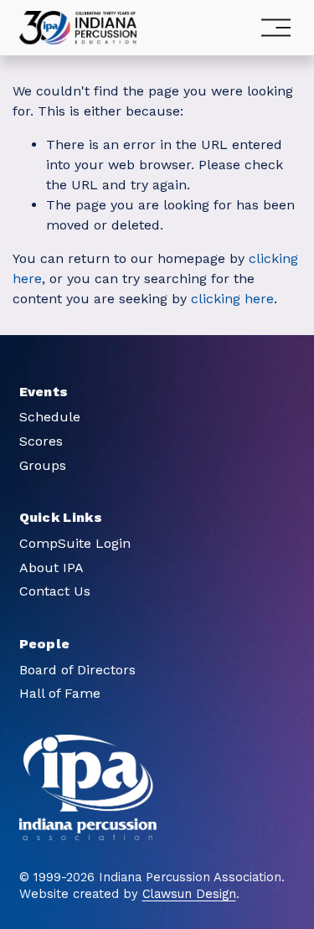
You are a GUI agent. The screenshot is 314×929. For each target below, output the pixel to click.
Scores (41, 441)
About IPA (51, 567)
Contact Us (54, 591)
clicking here (232, 299)
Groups (42, 465)
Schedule (49, 417)
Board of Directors (77, 670)
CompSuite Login (75, 543)
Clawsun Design (189, 893)
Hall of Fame (59, 693)
